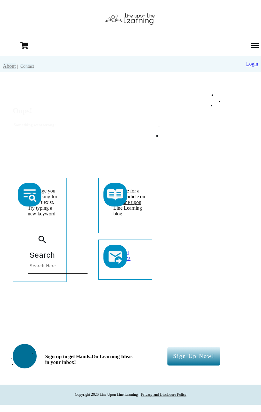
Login (252, 63)
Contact (27, 66)
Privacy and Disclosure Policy (164, 394)
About (9, 66)
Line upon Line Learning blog (127, 207)
